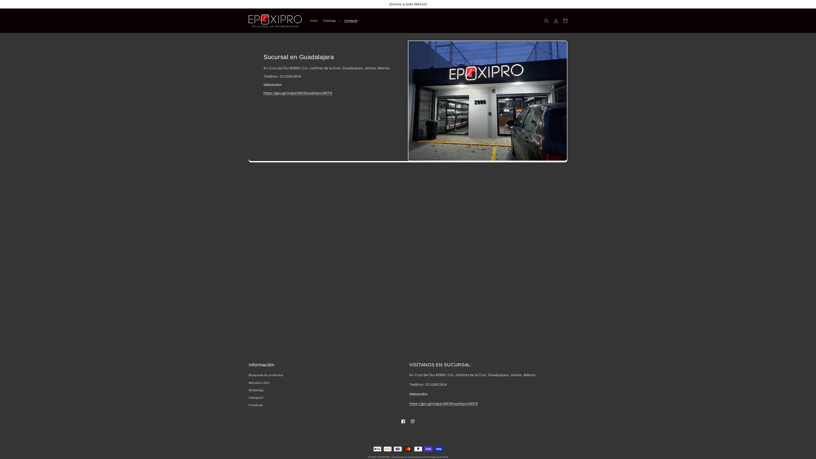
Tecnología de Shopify (436, 457)
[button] (331, 20)
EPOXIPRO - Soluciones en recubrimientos (400, 457)
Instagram (256, 397)
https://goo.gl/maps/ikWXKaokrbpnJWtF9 (298, 93)
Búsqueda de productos (266, 375)
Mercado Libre (259, 382)
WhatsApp (256, 390)
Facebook (256, 405)
